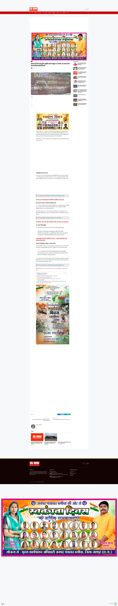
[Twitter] (32, 102)
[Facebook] (32, 99)
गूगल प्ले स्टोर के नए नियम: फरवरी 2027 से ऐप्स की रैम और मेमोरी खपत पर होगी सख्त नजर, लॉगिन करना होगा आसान (82, 68)
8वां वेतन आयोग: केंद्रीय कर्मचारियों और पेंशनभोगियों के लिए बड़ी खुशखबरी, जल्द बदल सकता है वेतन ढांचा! (82, 100)
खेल (60, 12)
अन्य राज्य (39, 12)
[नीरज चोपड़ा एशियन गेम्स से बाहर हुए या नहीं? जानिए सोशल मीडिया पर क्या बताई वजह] (75, 86)
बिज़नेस (58, 12)
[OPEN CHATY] (115, 603)
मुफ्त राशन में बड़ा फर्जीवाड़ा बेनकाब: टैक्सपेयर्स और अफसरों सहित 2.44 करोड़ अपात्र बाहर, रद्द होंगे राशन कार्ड (37, 443)
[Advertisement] (59, 3)
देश (43, 12)
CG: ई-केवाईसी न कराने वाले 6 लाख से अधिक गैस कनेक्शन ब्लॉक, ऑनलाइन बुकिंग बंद (82, 77)
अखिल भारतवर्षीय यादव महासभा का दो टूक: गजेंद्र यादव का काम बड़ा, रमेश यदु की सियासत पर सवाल (82, 64)
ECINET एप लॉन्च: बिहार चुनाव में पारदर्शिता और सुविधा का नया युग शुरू (50, 199)
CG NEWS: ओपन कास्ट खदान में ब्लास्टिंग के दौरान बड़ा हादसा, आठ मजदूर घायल (52, 222)
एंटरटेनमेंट (64, 12)
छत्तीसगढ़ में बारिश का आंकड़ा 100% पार (82, 94)
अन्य (67, 12)
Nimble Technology (40, 481)
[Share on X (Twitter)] (37, 70)
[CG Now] (33, 9)
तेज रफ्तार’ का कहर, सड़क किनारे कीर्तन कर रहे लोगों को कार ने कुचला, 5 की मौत (64, 443)
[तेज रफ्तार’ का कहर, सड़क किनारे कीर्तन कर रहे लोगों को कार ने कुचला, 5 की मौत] (64, 437)
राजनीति (49, 12)
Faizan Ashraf (39, 424)
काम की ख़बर (53, 12)
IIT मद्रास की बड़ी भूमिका (40, 280)
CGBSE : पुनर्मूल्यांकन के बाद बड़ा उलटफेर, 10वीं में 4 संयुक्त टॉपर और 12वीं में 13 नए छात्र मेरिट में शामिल (82, 73)
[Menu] (30, 13)
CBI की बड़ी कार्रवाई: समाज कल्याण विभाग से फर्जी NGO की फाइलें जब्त (61, 419)
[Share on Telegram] (39, 70)
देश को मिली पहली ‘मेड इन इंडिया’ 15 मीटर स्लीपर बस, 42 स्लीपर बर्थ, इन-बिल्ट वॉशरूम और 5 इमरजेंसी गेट (50, 443)
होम (32, 12)
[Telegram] (32, 104)
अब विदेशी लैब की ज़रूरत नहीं (41, 274)
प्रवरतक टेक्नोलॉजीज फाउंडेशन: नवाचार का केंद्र (44, 282)
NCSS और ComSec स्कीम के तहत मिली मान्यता (44, 277)
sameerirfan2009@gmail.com (57, 473)
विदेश (46, 12)
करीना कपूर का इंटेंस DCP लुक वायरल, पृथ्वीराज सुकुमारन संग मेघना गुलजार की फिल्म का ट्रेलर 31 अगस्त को (82, 81)
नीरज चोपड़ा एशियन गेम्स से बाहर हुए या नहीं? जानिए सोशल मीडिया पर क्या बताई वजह (82, 85)
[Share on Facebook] (35, 70)
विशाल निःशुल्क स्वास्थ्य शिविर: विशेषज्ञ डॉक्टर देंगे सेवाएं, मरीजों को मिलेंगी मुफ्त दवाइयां (82, 104)
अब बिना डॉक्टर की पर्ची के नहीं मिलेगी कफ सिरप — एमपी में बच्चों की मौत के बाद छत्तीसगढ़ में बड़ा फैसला (51, 281)
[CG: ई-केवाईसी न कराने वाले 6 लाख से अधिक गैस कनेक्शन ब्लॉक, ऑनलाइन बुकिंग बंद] (75, 77)
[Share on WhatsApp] (41, 70)
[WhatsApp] (32, 106)
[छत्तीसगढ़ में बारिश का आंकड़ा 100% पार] (75, 95)
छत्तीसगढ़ (36, 12)
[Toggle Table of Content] (65, 273)
